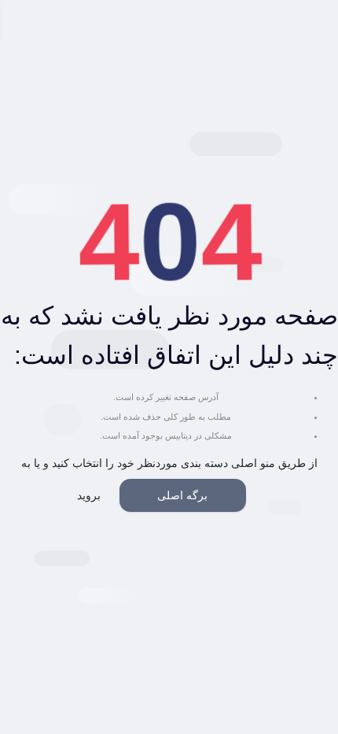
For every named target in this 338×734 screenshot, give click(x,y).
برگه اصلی (182, 495)
